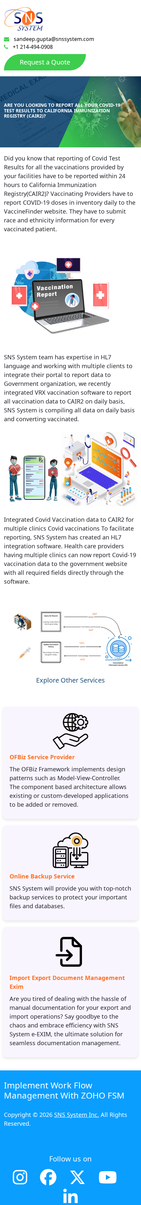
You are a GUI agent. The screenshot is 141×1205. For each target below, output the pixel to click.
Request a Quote (45, 62)
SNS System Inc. (76, 1115)
